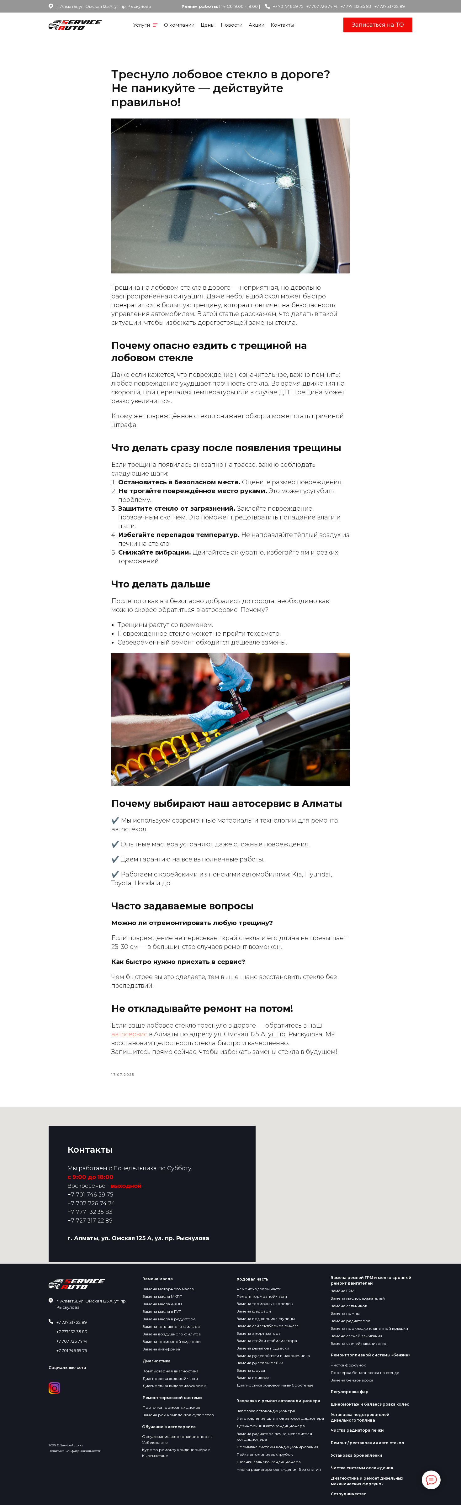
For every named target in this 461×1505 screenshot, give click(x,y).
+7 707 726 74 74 (321, 6)
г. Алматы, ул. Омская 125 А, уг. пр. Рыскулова (103, 6)
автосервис (130, 1034)
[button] (377, 25)
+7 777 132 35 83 (356, 6)
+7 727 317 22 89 (389, 6)
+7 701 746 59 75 (288, 6)
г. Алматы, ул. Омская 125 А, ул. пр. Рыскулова (138, 1238)
